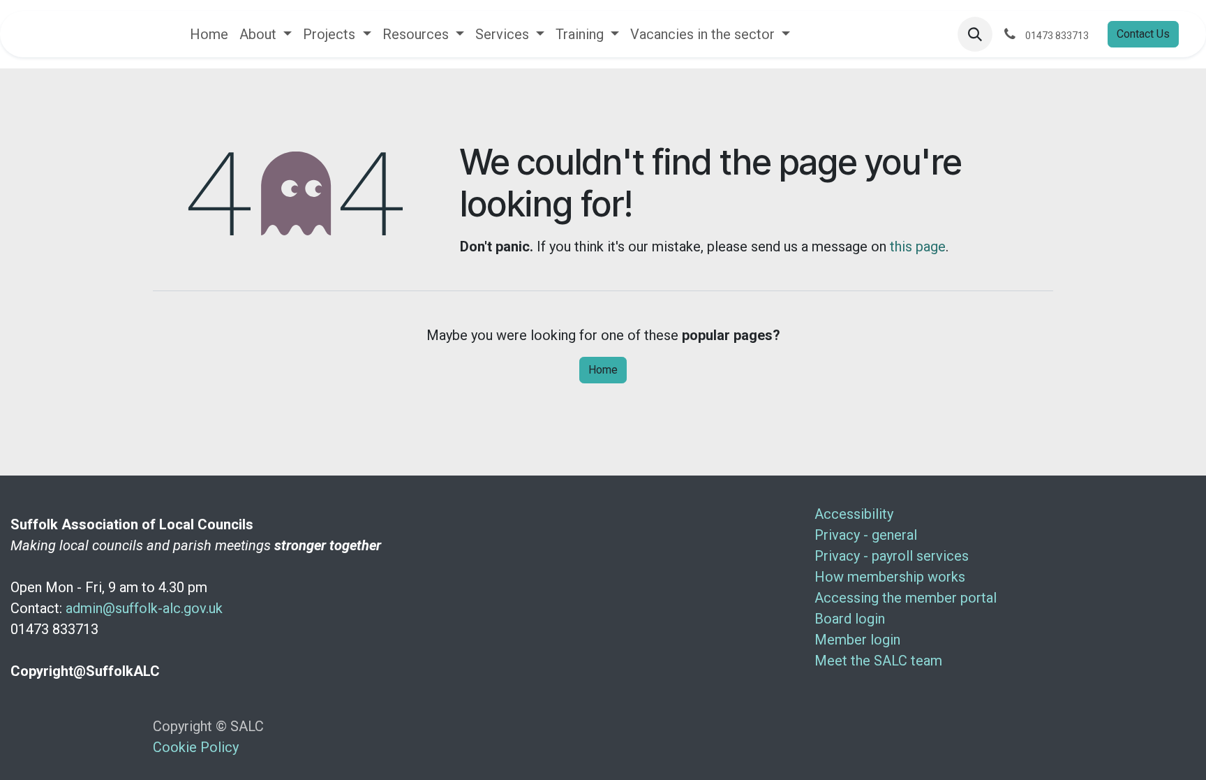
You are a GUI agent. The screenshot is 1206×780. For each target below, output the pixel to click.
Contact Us (1143, 34)
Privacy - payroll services (891, 555)
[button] (975, 34)
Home (603, 369)
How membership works (889, 576)
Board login (849, 618)
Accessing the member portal (905, 597)
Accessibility (853, 514)
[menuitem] (209, 34)
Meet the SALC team (878, 660)
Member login (857, 639)
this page (918, 246)
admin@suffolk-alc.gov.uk (144, 608)
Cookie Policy (196, 747)
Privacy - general (865, 535)
